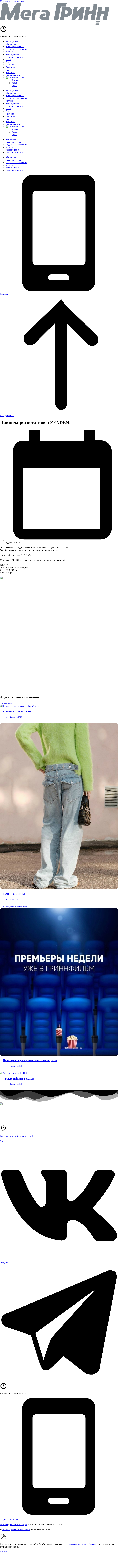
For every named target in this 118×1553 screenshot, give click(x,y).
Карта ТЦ (10, 70)
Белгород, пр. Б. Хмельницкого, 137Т (18, 1136)
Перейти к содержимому (12, 1)
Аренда (9, 62)
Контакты (10, 72)
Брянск (15, 80)
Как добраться (13, 75)
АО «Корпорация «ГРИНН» (16, 1529)
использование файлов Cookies (81, 1544)
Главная (4, 1524)
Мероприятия (12, 54)
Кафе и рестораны (15, 46)
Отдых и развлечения (16, 49)
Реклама (10, 64)
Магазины (11, 44)
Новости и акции (14, 57)
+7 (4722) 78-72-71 (9, 1519)
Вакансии (10, 67)
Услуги (9, 51)
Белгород (20, 77)
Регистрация (12, 41)
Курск (14, 83)
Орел (14, 85)
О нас (8, 59)
